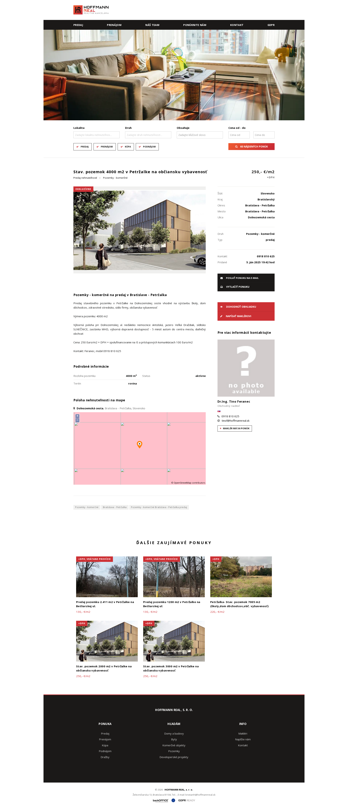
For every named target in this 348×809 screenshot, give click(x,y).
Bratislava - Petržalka (115, 507)
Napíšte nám (243, 739)
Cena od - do (237, 128)
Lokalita (78, 128)
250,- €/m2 (263, 174)
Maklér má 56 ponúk (236, 428)
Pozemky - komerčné (115, 177)
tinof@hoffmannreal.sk (235, 420)
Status (146, 376)
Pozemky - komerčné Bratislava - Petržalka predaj (159, 507)
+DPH (215, 559)
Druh (128, 128)
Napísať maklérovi (238, 316)
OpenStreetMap (182, 482)
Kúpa (128, 146)
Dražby (105, 757)
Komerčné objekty (173, 745)
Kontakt (237, 25)
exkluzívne (83, 189)
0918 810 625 (230, 416)
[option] (174, 75)
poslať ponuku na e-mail (242, 278)
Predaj (78, 25)
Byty (174, 739)
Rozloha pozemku (84, 376)
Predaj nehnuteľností (85, 177)
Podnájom (149, 146)
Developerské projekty (174, 757)
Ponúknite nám (194, 25)
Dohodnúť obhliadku (240, 306)
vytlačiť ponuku (237, 286)
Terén (77, 383)
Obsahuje (183, 128)
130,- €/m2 (83, 611)
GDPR (271, 25)
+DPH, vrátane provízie (94, 559)
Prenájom (114, 25)
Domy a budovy (174, 733)
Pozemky (174, 751)
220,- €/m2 (217, 611)
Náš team (152, 25)
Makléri (242, 733)
